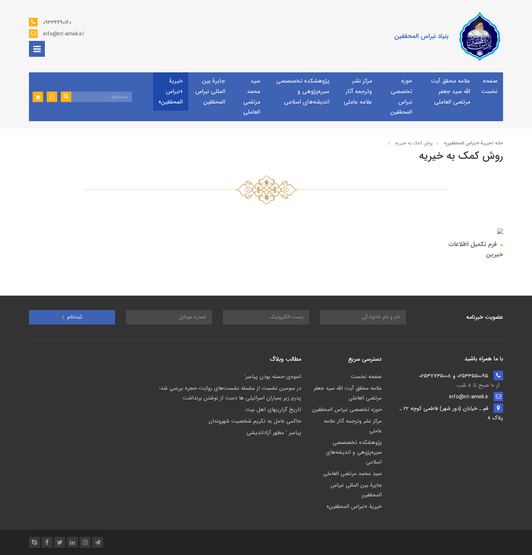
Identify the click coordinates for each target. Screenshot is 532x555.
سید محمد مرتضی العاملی (251, 96)
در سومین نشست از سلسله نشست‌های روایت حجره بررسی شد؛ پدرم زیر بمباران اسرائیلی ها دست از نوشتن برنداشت (230, 393)
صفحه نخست (489, 86)
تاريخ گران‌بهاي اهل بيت (273, 409)
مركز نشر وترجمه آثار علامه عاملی (358, 91)
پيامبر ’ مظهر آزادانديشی (273, 432)
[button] (52, 97)
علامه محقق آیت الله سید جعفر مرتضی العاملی (450, 91)
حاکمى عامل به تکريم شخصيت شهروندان (254, 421)
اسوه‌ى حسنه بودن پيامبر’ (272, 376)
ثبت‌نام (74, 317)
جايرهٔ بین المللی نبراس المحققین (210, 91)
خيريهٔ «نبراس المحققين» (171, 91)
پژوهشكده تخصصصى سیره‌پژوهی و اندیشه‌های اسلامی (302, 91)
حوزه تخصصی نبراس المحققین (401, 96)
